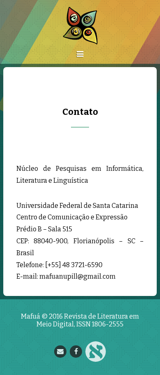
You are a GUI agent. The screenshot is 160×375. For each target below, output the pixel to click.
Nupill (95, 351)
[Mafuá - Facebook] (76, 351)
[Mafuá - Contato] (60, 351)
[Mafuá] (80, 26)
